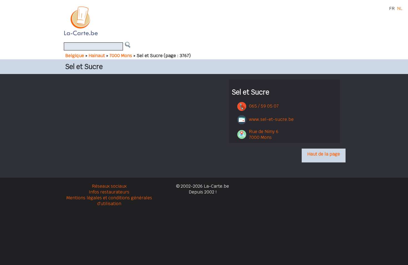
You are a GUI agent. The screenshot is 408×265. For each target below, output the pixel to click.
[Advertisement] (210, 20)
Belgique (74, 55)
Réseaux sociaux (109, 186)
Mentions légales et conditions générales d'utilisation (109, 201)
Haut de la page (323, 154)
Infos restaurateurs (109, 192)
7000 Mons (120, 55)
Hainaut (97, 55)
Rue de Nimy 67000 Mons (263, 134)
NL (399, 8)
